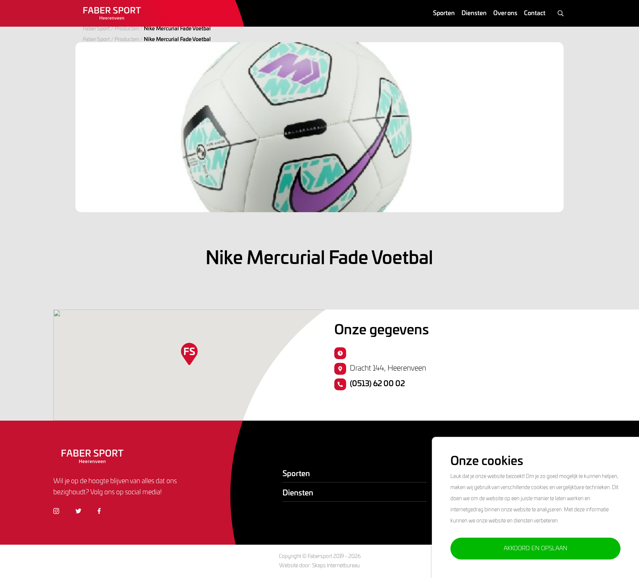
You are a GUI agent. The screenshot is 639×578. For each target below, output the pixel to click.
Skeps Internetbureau (336, 565)
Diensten (474, 13)
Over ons (505, 13)
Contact (534, 13)
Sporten (444, 13)
